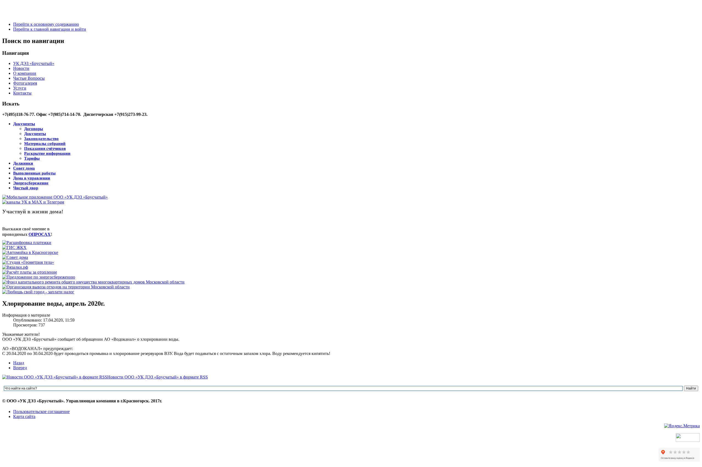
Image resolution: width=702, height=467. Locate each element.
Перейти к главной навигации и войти (49, 29)
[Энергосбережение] (38, 277)
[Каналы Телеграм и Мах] (33, 202)
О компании (24, 73)
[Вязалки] (15, 267)
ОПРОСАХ (40, 234)
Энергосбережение (31, 183)
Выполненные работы (34, 173)
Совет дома (24, 168)
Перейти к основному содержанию (46, 24)
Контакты (22, 93)
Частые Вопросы (29, 78)
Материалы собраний (45, 143)
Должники (23, 163)
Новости (21, 68)
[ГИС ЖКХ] (14, 247)
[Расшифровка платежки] (26, 242)
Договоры (33, 129)
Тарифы (32, 158)
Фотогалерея (25, 83)
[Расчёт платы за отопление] (29, 272)
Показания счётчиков (45, 148)
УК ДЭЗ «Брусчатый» (33, 63)
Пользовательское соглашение (41, 411)
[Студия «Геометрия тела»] (28, 262)
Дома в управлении (31, 178)
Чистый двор (25, 188)
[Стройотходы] (66, 287)
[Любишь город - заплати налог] (38, 292)
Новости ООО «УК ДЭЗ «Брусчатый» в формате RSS (157, 377)
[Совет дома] (15, 257)
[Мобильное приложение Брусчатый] (55, 197)
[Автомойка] (30, 252)
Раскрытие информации (47, 153)
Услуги (19, 88)
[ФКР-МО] (93, 282)
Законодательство (41, 138)
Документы (24, 124)
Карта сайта (24, 416)
